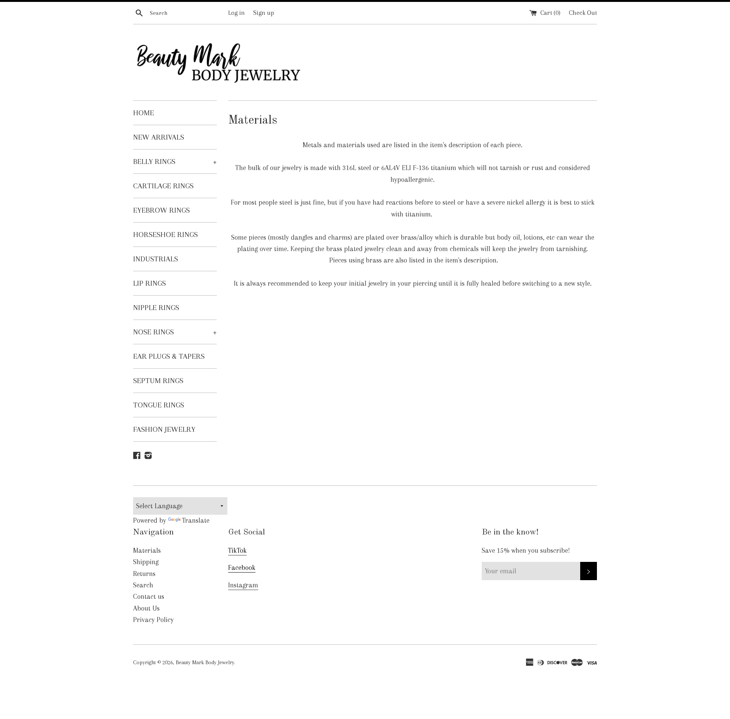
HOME (143, 112)
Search (143, 585)
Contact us (148, 596)
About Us (146, 608)
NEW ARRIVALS (158, 137)
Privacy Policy (153, 620)
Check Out (583, 12)
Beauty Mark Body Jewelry (205, 662)
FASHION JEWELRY (164, 429)
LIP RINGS (149, 283)
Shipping (146, 562)
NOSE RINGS (175, 332)
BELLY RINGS (175, 161)
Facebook (242, 567)
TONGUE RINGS (158, 405)
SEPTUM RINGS (158, 380)
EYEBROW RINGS (161, 210)
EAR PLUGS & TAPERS (169, 356)
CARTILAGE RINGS (163, 185)
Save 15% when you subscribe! (526, 550)
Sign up (263, 12)
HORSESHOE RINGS (165, 234)
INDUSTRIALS (155, 259)
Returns (144, 573)
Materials (147, 550)
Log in (236, 12)
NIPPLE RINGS (156, 307)
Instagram (243, 585)
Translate (195, 520)
